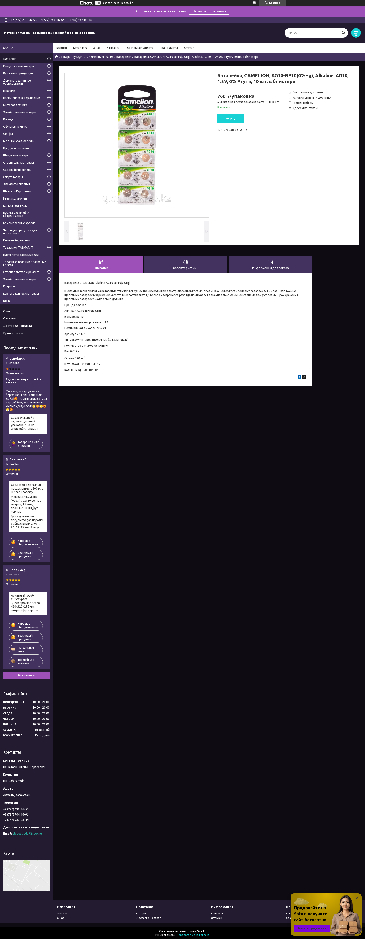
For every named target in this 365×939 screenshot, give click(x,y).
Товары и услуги (72, 57)
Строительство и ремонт (21, 272)
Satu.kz (201, 931)
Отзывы (9, 318)
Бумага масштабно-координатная (16, 214)
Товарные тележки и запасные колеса (24, 263)
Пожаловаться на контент (193, 935)
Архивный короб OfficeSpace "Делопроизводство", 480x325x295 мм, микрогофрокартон (26, 603)
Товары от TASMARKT (18, 247)
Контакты (113, 47)
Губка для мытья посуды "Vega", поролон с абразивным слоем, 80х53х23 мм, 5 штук (27, 522)
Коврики (9, 286)
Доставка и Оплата (140, 47)
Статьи (189, 47)
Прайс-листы (169, 47)
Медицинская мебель (18, 141)
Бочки (7, 301)
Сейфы (8, 134)
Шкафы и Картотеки (17, 191)
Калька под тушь (15, 205)
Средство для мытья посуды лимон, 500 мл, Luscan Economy (27, 488)
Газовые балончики (16, 240)
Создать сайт (111, 2)
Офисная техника (15, 126)
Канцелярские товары (18, 66)
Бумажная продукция (18, 73)
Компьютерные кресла (19, 223)
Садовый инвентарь (17, 169)
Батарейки (123, 57)
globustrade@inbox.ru (27, 833)
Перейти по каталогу (209, 11)
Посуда (8, 119)
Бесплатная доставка (308, 92)
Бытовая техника (15, 105)
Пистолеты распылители (21, 254)
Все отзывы (26, 675)
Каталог (78, 47)
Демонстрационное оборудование (17, 82)
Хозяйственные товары (19, 112)
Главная (61, 47)
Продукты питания (16, 148)
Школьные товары (16, 155)
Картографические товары (21, 293)
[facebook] (299, 377)
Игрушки (9, 90)
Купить (231, 118)
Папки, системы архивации (21, 98)
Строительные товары (19, 162)
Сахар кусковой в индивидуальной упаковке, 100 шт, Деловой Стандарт (24, 423)
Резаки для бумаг (15, 198)
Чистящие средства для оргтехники (20, 232)
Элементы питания (100, 57)
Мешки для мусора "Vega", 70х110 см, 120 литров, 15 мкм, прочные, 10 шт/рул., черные (26, 504)
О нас (96, 47)
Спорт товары (13, 177)
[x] (304, 377)
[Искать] (343, 33)
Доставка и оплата (17, 325)
